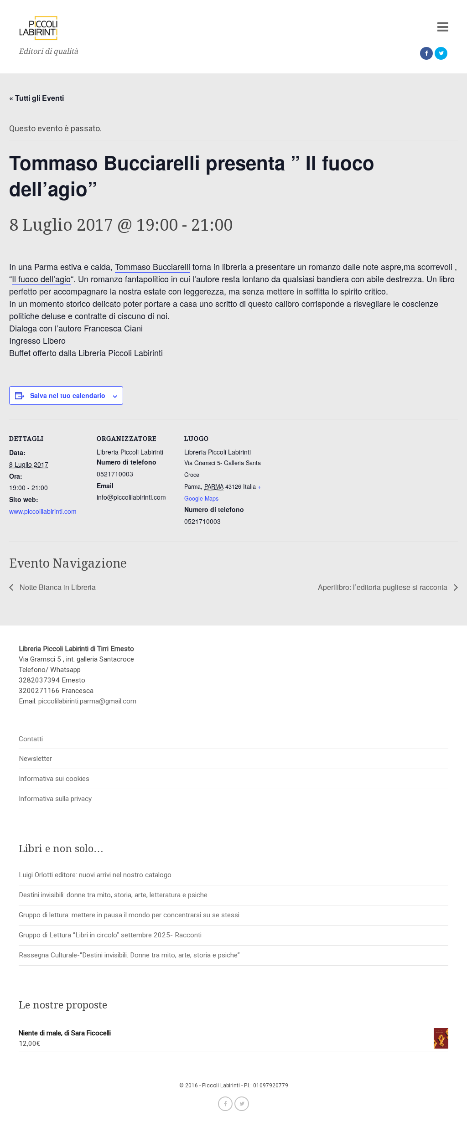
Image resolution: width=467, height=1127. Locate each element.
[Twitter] (441, 53)
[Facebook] (426, 53)
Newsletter (35, 759)
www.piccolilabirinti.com (43, 511)
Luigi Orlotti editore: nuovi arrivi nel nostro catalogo (95, 875)
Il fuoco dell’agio (41, 278)
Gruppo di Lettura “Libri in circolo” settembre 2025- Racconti (110, 935)
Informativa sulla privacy (55, 799)
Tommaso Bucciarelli (152, 266)
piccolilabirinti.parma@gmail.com (87, 701)
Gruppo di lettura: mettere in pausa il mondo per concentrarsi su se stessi (129, 915)
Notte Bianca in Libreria (57, 587)
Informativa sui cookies (54, 779)
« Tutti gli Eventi (36, 98)
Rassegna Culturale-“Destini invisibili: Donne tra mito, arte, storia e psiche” (129, 955)
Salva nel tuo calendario (67, 395)
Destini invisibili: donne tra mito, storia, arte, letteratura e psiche (113, 895)
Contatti (31, 739)
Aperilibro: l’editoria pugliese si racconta (383, 587)
